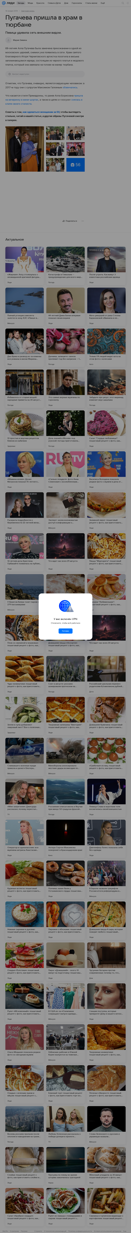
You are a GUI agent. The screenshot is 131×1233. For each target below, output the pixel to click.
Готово (65, 631)
